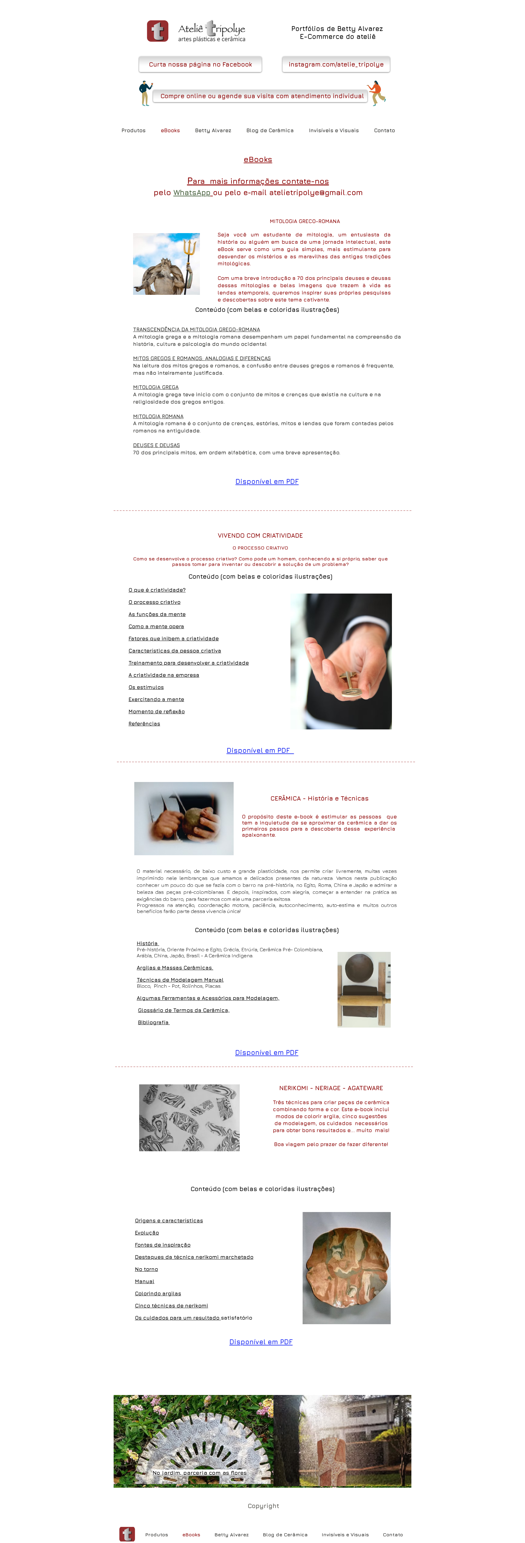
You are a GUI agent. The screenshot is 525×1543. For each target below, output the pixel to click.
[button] (200, 64)
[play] (399, 1481)
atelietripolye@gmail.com (316, 192)
